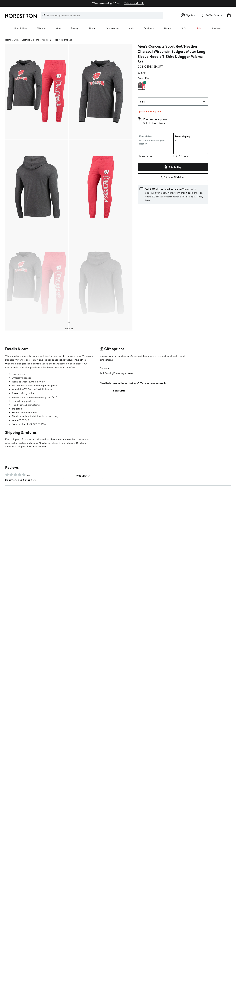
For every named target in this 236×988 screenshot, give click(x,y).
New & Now (20, 28)
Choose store (145, 156)
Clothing (26, 39)
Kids (131, 28)
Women (41, 28)
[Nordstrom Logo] (21, 16)
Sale (199, 28)
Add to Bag (175, 167)
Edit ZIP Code (180, 156)
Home (167, 28)
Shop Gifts (119, 390)
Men (58, 28)
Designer (149, 28)
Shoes (92, 28)
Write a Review (83, 475)
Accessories (112, 28)
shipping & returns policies (31, 446)
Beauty (75, 28)
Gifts (184, 28)
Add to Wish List (175, 177)
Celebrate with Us (134, 3)
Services (216, 28)
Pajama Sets (67, 39)
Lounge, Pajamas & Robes (45, 39)
